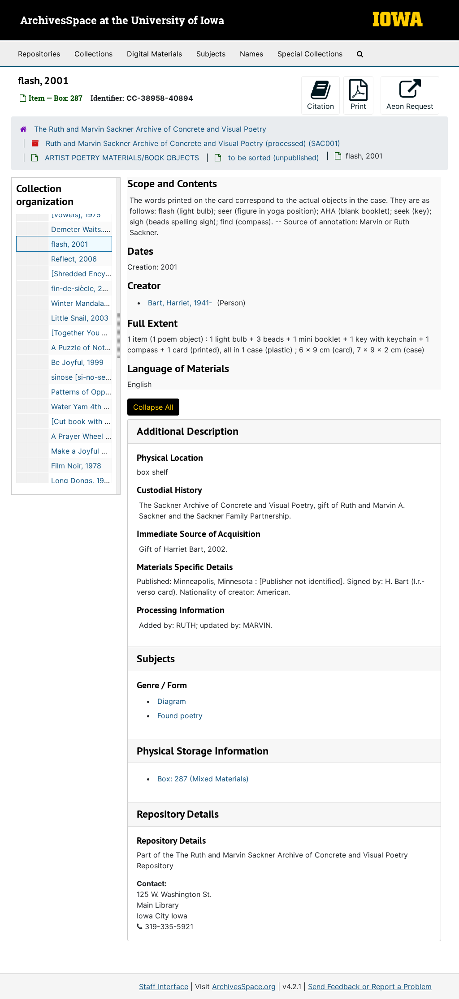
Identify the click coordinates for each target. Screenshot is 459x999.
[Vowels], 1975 (76, 214)
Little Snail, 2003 (79, 317)
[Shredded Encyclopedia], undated (110, 273)
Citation (320, 106)
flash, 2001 (69, 244)
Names (251, 53)
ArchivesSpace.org (244, 986)
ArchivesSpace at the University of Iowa (122, 21)
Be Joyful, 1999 (77, 362)
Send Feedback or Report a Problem (370, 986)
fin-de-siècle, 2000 (83, 288)
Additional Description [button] (187, 431)
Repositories (39, 53)
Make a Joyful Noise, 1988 (96, 450)
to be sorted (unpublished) (273, 157)
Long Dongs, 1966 (82, 480)
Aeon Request (412, 106)
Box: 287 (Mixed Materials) (203, 778)
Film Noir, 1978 (76, 465)
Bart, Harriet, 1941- (180, 302)
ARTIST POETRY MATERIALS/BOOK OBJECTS (122, 157)
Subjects (210, 53)
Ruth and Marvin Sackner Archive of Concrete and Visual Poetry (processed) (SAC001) (193, 143)
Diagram (171, 701)
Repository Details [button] (178, 814)
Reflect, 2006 (74, 258)
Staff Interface (163, 986)
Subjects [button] (156, 658)
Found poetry (180, 715)
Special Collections (309, 53)
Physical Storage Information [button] (202, 751)
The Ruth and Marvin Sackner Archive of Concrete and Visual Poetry (150, 128)
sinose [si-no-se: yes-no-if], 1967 (107, 377)
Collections (93, 53)
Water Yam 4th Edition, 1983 (99, 406)
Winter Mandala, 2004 (88, 303)
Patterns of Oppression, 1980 (100, 391)
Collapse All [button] (153, 407)
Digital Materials (154, 53)
